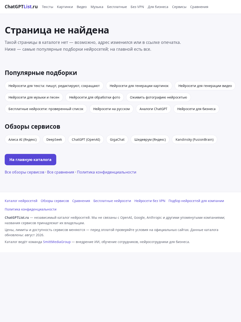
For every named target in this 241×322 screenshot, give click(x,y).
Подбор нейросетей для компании (196, 200)
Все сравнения (60, 172)
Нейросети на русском (111, 109)
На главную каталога (30, 159)
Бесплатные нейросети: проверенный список (45, 109)
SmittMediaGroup (57, 241)
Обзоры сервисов (55, 200)
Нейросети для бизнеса (196, 109)
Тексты (47, 6)
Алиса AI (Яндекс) (22, 139)
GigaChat (117, 139)
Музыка (97, 6)
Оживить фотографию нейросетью (158, 97)
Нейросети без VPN (149, 200)
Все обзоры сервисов (24, 172)
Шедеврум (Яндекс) (150, 139)
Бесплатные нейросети (112, 200)
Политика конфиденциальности (106, 172)
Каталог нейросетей (21, 200)
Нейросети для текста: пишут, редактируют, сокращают (54, 85)
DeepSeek (54, 139)
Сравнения (199, 6)
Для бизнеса (158, 6)
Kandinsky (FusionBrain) (194, 139)
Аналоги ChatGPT (153, 109)
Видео (82, 6)
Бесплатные (117, 6)
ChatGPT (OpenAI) (86, 139)
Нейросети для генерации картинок (139, 85)
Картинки (65, 6)
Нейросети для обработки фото (94, 97)
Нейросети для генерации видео (205, 85)
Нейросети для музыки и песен (33, 97)
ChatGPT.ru (21, 7)
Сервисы (179, 6)
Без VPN (137, 6)
